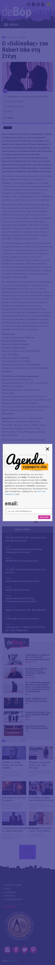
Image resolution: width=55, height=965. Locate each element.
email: (11, 503)
